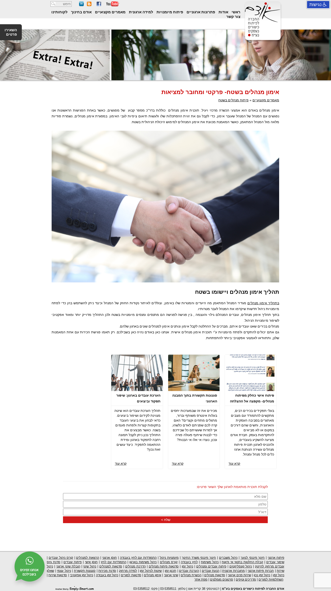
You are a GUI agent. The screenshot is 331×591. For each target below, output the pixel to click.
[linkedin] (81, 5)
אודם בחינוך (81, 12)
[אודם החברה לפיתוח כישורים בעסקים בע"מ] (262, 36)
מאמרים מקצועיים (110, 12)
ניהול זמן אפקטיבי (81, 575)
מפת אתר (200, 579)
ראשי (235, 12)
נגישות (316, 4)
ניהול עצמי (64, 571)
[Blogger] (89, 5)
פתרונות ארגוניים (200, 12)
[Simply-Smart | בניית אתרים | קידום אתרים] (74, 588)
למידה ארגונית (140, 12)
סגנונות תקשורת (85, 571)
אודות (223, 12)
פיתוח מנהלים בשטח (233, 100)
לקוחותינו (59, 12)
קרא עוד (234, 463)
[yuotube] (112, 5)
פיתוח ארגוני (276, 557)
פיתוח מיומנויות (169, 12)
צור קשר (233, 17)
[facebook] (98, 5)
